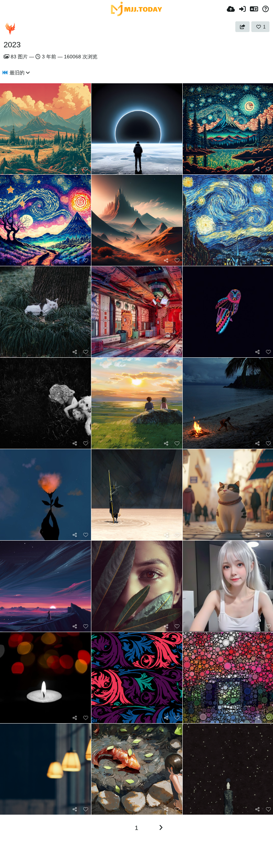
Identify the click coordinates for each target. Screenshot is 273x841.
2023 (12, 44)
